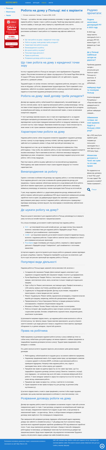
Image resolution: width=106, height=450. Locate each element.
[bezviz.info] (11, 3)
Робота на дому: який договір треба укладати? (41, 42)
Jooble (27, 235)
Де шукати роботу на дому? (35, 50)
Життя (55, 3)
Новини (28, 3)
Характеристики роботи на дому (36, 45)
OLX (26, 227)
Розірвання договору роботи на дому (38, 58)
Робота (48, 3)
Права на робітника (32, 55)
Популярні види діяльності (34, 53)
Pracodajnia (29, 243)
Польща (9, 8)
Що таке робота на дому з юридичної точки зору (42, 40)
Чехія (8, 15)
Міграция (38, 3)
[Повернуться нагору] (102, 446)
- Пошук (93, 189)
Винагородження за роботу (34, 47)
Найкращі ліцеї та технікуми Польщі (94, 90)
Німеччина (10, 12)
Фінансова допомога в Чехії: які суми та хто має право (93, 160)
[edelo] (11, 33)
